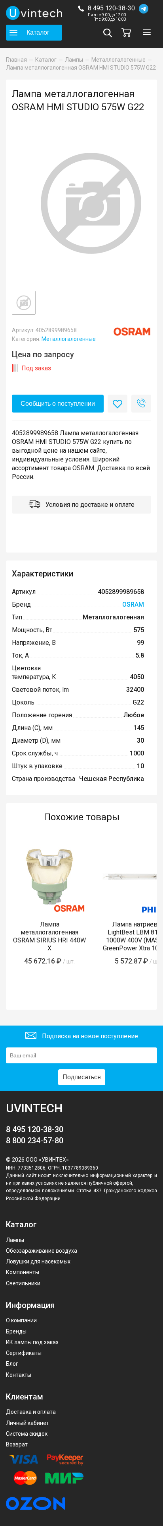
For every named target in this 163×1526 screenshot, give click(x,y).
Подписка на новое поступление (89, 1036)
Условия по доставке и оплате (89, 504)
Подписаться (82, 1077)
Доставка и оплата (31, 1412)
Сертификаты (24, 1353)
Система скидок (26, 1434)
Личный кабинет (27, 1423)
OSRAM (133, 604)
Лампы (15, 1240)
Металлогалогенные (69, 339)
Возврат (17, 1444)
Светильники (23, 1283)
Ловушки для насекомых (38, 1261)
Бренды (16, 1331)
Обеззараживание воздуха (41, 1251)
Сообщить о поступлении (58, 403)
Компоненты (22, 1272)
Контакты (18, 1375)
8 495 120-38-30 (111, 8)
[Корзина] (128, 33)
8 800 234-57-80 (34, 1140)
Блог (12, 1364)
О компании (21, 1320)
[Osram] (132, 332)
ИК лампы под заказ (32, 1342)
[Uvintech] (34, 13)
